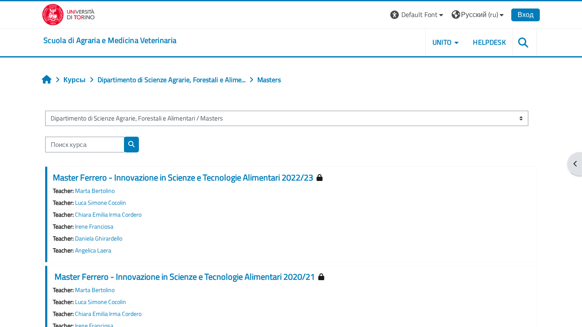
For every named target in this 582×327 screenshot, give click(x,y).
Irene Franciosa (94, 226)
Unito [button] (442, 42)
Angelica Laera (93, 250)
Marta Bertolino (95, 190)
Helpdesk (489, 42)
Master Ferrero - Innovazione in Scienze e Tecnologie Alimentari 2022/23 (183, 177)
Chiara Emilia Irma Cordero (108, 214)
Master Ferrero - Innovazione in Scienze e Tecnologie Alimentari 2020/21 (184, 276)
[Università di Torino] (68, 14)
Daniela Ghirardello (98, 238)
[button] (418, 14)
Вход (525, 14)
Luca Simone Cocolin (100, 202)
